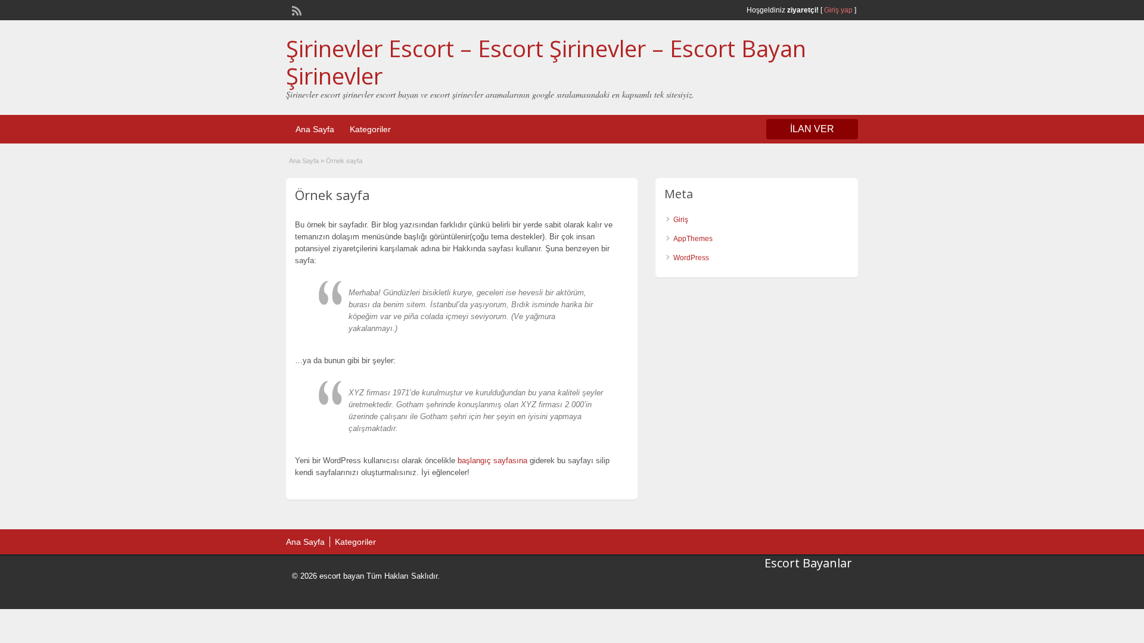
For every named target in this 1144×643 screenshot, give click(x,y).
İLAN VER (812, 129)
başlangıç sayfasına (492, 460)
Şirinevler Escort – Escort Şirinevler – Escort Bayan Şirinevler (546, 62)
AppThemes (693, 239)
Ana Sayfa (315, 129)
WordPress (691, 258)
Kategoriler (370, 129)
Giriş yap (838, 10)
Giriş (680, 220)
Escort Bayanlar (808, 563)
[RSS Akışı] (295, 9)
